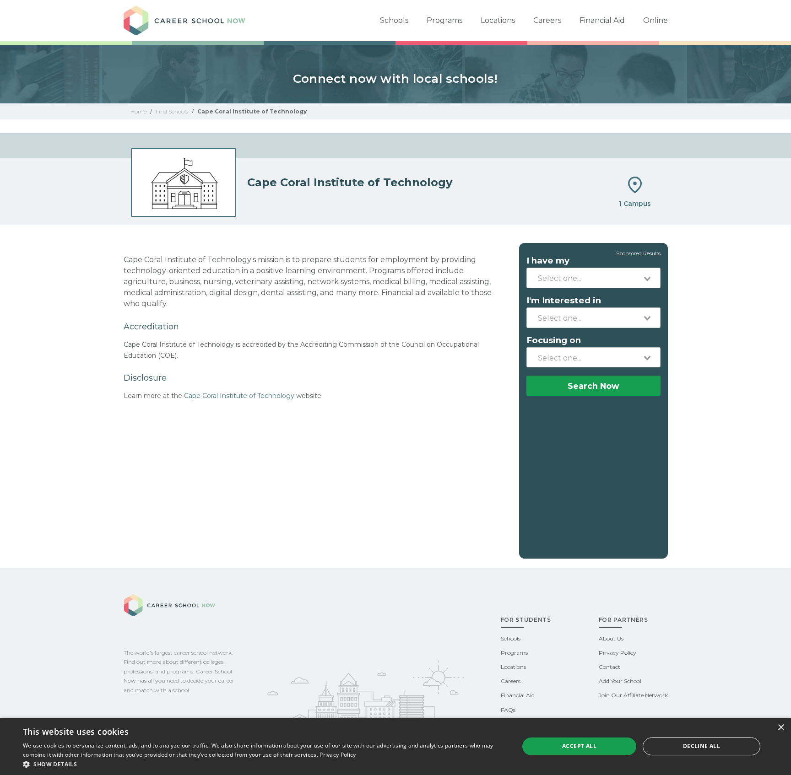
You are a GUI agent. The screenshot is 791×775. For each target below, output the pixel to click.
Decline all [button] (701, 746)
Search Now (593, 386)
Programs (444, 20)
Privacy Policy (617, 652)
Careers (547, 20)
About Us (611, 638)
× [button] (780, 727)
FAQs (508, 709)
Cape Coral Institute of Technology (239, 396)
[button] (263, 763)
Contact (609, 666)
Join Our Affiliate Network (633, 695)
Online (655, 20)
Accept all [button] (579, 746)
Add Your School (620, 681)
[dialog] (395, 746)
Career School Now (188, 20)
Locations (498, 20)
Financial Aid (602, 20)
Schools (394, 20)
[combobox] (593, 277)
